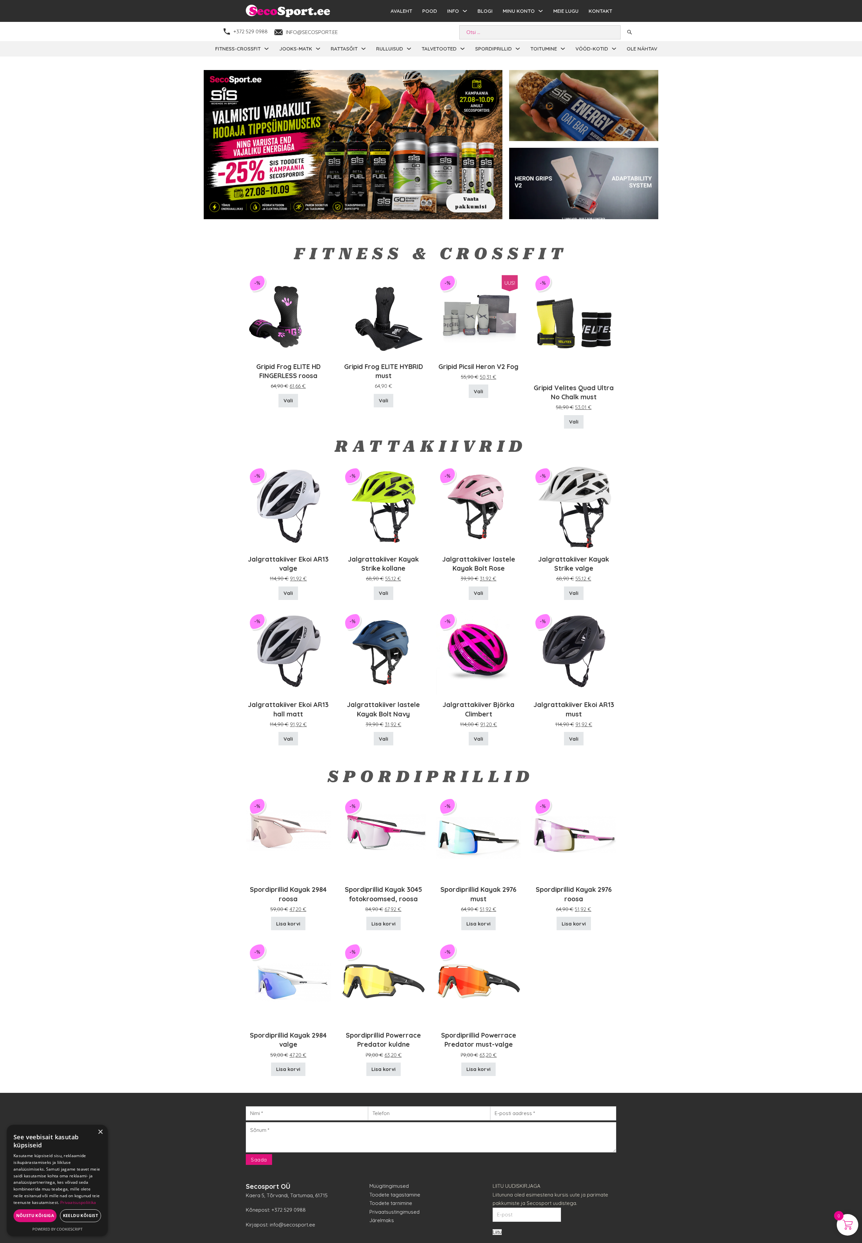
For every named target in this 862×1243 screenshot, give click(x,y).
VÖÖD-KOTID (591, 48)
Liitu (497, 1232)
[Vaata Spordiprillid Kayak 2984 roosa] (288, 837)
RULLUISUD (389, 48)
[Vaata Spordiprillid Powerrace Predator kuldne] (383, 982)
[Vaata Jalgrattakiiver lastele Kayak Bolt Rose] (478, 506)
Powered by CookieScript (57, 1229)
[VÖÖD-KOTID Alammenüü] (614, 48)
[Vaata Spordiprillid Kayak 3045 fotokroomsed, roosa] (383, 837)
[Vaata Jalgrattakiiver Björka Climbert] (478, 652)
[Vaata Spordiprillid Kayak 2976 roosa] (574, 837)
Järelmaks (381, 1220)
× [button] (100, 1132)
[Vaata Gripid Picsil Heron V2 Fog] (478, 313)
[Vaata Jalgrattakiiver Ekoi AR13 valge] (288, 506)
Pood (429, 11)
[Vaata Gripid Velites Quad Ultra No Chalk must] (574, 324)
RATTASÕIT (344, 48)
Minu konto (519, 11)
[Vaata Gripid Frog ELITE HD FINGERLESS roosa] (288, 313)
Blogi (485, 11)
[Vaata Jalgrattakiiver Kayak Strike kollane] (383, 506)
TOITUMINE (543, 48)
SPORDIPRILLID (493, 48)
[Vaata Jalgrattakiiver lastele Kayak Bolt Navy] (383, 652)
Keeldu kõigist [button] (80, 1215)
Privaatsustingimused (394, 1212)
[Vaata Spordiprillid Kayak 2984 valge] (288, 982)
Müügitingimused (389, 1186)
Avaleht (401, 11)
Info (453, 11)
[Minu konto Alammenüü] (540, 10)
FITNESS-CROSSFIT (238, 48)
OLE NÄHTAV (642, 48)
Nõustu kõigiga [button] (35, 1215)
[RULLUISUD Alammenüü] (408, 48)
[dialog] (57, 1180)
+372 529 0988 (250, 31)
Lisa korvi (288, 923)
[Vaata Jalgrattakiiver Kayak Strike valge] (574, 506)
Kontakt (600, 11)
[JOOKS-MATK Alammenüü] (318, 48)
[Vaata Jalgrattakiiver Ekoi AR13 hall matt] (288, 652)
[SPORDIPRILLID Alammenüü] (517, 48)
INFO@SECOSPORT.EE (312, 32)
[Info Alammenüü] (464, 10)
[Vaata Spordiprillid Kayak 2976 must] (478, 837)
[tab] (349, 210)
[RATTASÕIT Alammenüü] (363, 48)
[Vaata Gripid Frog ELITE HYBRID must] (383, 313)
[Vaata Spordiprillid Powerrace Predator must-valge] (478, 982)
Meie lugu (565, 11)
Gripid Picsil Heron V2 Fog (478, 366)
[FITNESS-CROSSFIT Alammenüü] (266, 48)
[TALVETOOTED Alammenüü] (462, 48)
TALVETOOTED (439, 48)
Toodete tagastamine (394, 1194)
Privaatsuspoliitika (78, 1202)
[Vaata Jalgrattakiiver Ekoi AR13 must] (574, 652)
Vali (288, 400)
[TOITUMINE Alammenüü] (562, 48)
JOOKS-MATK (295, 48)
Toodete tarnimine (390, 1203)
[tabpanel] (353, 144)
